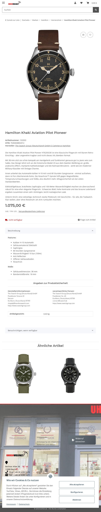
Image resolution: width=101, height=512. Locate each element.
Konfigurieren (77, 492)
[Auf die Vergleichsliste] (83, 35)
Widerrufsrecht (43, 449)
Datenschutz (24, 504)
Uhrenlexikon (74, 418)
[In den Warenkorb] (7, 28)
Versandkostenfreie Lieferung (32, 211)
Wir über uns (74, 423)
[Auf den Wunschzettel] (90, 35)
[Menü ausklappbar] (3, 1)
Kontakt (40, 428)
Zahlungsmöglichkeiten (78, 428)
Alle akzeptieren (77, 484)
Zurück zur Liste (13, 20)
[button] (75, 3)
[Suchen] (96, 10)
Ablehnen (76, 500)
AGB (39, 423)
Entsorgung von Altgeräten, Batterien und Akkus (49, 443)
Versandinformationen (78, 432)
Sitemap (40, 432)
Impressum (11, 504)
